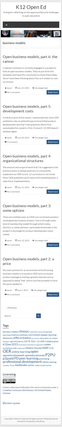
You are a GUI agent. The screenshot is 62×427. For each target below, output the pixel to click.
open (34, 351)
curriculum (34, 334)
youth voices (45, 365)
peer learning (28, 358)
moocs (30, 347)
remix (45, 361)
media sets (21, 348)
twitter (31, 365)
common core (36, 332)
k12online (22, 345)
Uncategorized (41, 88)
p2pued (8, 358)
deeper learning (48, 334)
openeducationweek (13, 355)
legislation (40, 345)
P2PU (50, 354)
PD (16, 358)
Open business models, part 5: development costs (27, 108)
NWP (45, 347)
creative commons (19, 335)
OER (7, 351)
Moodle (38, 348)
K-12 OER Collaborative (46, 341)
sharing (52, 362)
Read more (53, 92)
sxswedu (6, 365)
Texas (12, 365)
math (14, 348)
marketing (7, 348)
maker (47, 344)
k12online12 (31, 345)
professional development (22, 361)
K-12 (31, 341)
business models (10, 331)
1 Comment (12, 142)
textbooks (21, 365)
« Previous (11, 307)
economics (35, 338)
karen (9, 88)
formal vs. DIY (21, 341)
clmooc (24, 331)
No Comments (13, 92)
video (37, 365)
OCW (51, 348)
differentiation (22, 337)
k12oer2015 (10, 344)
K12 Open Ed (31, 7)
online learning (21, 351)
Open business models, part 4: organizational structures (27, 158)
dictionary (8, 338)
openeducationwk (35, 355)
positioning (44, 358)
